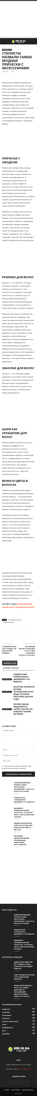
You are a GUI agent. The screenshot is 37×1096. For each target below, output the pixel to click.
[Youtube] (27, 1082)
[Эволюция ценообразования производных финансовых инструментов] (7, 838)
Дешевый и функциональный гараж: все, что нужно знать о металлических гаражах (24, 812)
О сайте (6, 1090)
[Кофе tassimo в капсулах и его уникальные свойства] (7, 977)
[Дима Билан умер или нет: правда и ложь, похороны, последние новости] (7, 964)
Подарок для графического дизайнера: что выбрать (21, 678)
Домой (4, 46)
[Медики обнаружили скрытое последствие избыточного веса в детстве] (7, 825)
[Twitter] (16, 1082)
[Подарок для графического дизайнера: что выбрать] (7, 676)
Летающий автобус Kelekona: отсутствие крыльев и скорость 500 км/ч (27, 650)
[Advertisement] (18, 19)
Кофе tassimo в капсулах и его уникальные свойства (24, 977)
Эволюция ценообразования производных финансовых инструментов (21, 840)
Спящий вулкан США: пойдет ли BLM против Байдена (9, 649)
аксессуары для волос (14, 620)
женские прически (8, 622)
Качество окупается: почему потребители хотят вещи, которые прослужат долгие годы (24, 693)
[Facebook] (10, 1082)
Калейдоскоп (13, 46)
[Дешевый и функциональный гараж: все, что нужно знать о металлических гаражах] (7, 810)
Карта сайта (15, 1090)
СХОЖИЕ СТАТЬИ (9, 663)
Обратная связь (27, 1090)
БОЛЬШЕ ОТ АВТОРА (11, 668)
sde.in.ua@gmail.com (24, 1069)
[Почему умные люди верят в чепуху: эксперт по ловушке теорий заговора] (7, 706)
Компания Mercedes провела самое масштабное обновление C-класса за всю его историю (24, 787)
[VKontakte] (21, 1082)
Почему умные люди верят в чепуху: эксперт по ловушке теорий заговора (23, 709)
